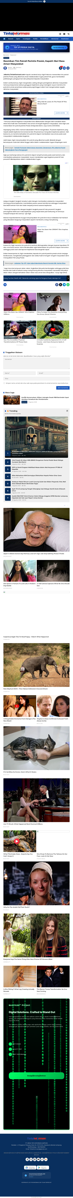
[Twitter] (60, 284)
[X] (31, 1161)
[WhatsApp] (68, 284)
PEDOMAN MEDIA (23, 1153)
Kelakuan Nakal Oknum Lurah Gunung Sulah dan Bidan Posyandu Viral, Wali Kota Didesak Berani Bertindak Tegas (39, 482)
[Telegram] (64, 284)
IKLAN (37, 1155)
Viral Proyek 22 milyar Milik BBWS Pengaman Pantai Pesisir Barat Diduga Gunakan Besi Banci (37, 461)
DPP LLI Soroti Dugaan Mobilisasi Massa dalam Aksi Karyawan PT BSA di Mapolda (37, 468)
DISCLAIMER (34, 1153)
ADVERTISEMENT (64, 1153)
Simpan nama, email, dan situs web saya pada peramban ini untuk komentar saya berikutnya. (37, 383)
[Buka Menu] (64, 34)
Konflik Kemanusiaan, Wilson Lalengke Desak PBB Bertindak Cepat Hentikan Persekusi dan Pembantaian (45, 398)
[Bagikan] (68, 68)
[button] (60, 34)
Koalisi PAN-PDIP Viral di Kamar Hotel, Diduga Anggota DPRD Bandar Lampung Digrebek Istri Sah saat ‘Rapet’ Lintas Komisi (40, 497)
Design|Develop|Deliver (36, 1076)
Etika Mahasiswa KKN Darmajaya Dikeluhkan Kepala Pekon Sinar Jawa (37, 475)
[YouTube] (38, 1161)
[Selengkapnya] (67, 411)
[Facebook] (56, 284)
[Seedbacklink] (46, 1159)
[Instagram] (35, 1161)
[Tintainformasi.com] (16, 34)
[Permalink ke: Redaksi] (5, 68)
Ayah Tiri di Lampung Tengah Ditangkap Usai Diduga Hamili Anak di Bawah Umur (38, 490)
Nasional (6, 58)
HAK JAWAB (42, 1153)
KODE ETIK (13, 1153)
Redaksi (10, 67)
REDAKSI (6, 1153)
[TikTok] (42, 1161)
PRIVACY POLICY (52, 1153)
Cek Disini (31, 1176)
